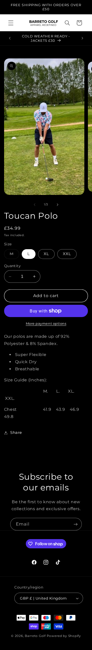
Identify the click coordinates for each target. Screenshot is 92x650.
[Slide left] (34, 204)
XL (46, 253)
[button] (11, 23)
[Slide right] (57, 204)
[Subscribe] (76, 524)
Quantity (12, 266)
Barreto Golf (35, 636)
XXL (67, 253)
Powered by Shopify (64, 636)
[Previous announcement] (9, 38)
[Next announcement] (82, 38)
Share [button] (16, 432)
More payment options (46, 324)
